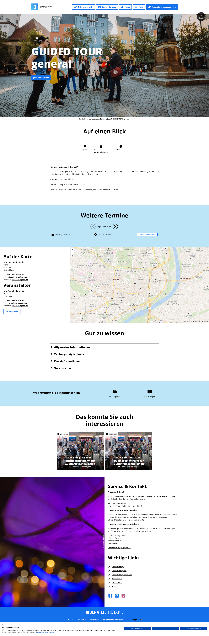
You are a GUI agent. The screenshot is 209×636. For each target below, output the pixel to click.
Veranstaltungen (118, 567)
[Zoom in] (72, 249)
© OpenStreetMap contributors (199, 322)
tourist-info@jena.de (18, 277)
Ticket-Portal (161, 496)
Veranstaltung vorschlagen (122, 575)
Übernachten (117, 583)
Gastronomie (117, 579)
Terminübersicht (101, 152)
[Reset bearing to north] (72, 256)
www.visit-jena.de (20, 279)
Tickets (114, 587)
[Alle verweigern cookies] (165, 628)
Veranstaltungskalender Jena (100, 119)
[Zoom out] (72, 252)
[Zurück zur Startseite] (41, 6)
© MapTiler (186, 322)
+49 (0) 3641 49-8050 (15, 274)
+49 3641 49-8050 (119, 503)
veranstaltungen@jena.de (119, 548)
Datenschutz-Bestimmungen (45, 632)
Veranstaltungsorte (119, 571)
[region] (139, 285)
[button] (83, 7)
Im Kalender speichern (147, 235)
